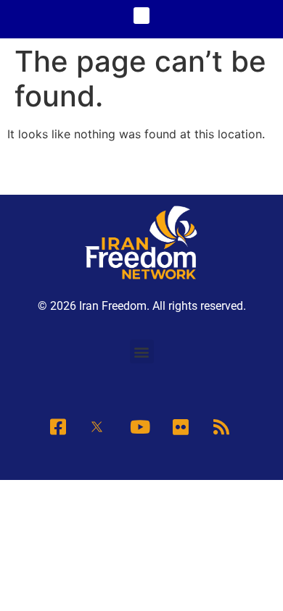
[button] (142, 15)
